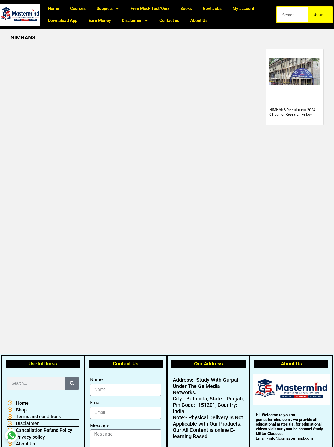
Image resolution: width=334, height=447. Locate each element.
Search (320, 14)
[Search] (72, 383)
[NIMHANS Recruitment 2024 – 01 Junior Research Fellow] (294, 71)
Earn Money (99, 20)
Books (186, 8)
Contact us (169, 20)
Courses (78, 8)
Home (53, 8)
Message (99, 425)
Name (96, 379)
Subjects (105, 8)
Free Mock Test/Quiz (149, 8)
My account (243, 8)
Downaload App (62, 20)
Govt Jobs (212, 8)
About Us (198, 20)
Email (96, 402)
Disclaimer (132, 20)
